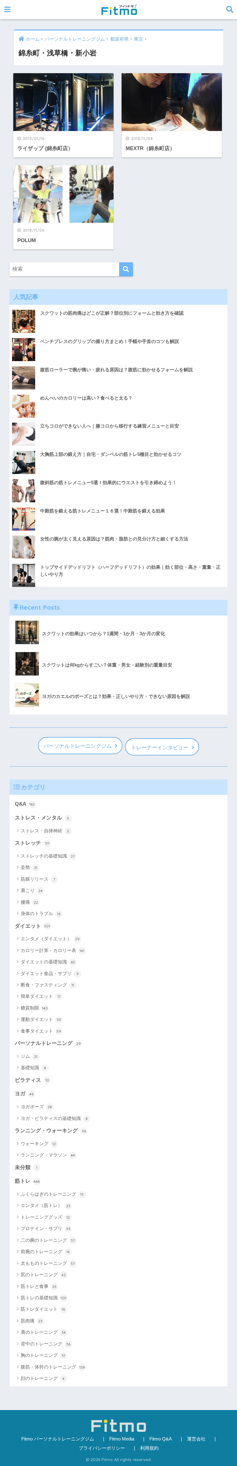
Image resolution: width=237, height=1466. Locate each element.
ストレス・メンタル (42, 818)
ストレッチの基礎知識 (48, 855)
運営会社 (196, 1438)
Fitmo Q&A (160, 1438)
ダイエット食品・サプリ (50, 973)
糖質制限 (34, 1007)
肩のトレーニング (43, 1332)
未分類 (26, 1167)
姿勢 (29, 867)
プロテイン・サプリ (45, 1228)
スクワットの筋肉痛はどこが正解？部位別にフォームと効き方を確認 (112, 313)
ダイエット (32, 926)
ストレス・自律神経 (45, 830)
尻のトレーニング (43, 1274)
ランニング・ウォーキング (50, 1130)
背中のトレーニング (45, 1343)
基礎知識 (33, 1067)
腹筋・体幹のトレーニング (53, 1366)
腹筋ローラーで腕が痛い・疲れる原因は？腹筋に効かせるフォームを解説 (116, 369)
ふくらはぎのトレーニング (52, 1194)
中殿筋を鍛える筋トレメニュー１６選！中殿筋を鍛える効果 (102, 510)
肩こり (32, 890)
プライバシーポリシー (102, 1448)
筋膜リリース (38, 879)
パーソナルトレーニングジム (78, 746)
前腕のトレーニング (45, 1251)
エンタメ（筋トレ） (45, 1205)
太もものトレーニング (48, 1263)
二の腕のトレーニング (48, 1240)
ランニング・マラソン (48, 1154)
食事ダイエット (41, 1031)
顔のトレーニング (43, 1378)
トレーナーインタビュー (160, 748)
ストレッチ (32, 843)
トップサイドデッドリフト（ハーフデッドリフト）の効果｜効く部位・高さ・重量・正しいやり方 (130, 570)
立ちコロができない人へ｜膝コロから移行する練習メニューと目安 (109, 425)
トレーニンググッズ (45, 1217)
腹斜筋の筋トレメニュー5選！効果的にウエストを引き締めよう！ (108, 482)
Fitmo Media (121, 1438)
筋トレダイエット (43, 1309)
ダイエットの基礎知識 (48, 961)
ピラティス (32, 1080)
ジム (29, 1056)
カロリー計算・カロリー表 (53, 950)
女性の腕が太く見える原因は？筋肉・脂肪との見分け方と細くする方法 (114, 538)
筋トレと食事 (38, 1286)
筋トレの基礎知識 (44, 1297)
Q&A (25, 804)
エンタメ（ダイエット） (50, 938)
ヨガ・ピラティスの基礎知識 (54, 1118)
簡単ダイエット (40, 996)
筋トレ (27, 1181)
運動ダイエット (41, 1019)
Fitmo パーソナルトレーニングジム (57, 1438)
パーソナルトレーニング (48, 1043)
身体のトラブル (41, 913)
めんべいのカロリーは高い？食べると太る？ (86, 397)
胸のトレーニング (43, 1355)
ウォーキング (38, 1143)
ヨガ (24, 1094)
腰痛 (29, 902)
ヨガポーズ (36, 1106)
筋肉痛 (32, 1320)
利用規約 (149, 1448)
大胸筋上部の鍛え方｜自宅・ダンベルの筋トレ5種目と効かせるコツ (110, 454)
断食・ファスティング (47, 984)
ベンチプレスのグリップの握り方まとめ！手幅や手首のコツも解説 (109, 341)
